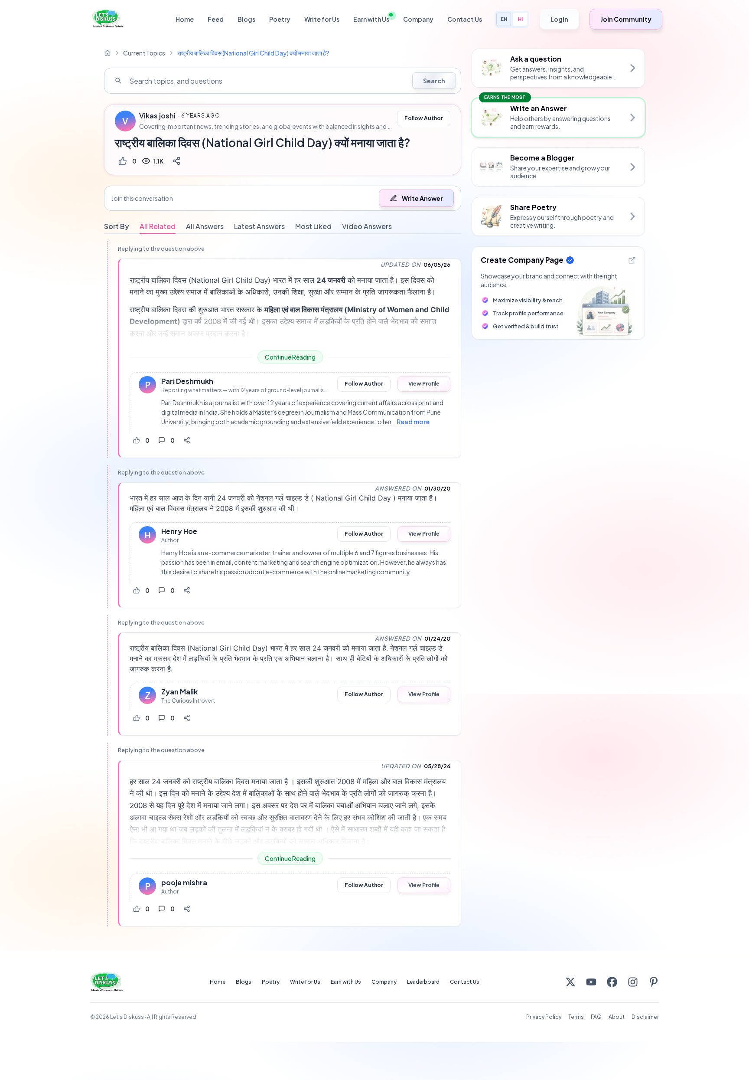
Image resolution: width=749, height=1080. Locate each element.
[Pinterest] (653, 982)
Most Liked (313, 226)
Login (559, 19)
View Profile (424, 383)
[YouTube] (591, 982)
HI (520, 19)
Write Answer (422, 198)
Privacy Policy (543, 1017)
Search (434, 81)
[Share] (176, 161)
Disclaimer (645, 1017)
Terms (576, 1017)
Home (185, 19)
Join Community (625, 19)
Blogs (246, 19)
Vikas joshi (157, 115)
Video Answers (367, 226)
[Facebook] (612, 982)
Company (418, 19)
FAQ (596, 1017)
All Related (158, 226)
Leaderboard (423, 982)
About (617, 1017)
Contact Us (464, 19)
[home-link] (107, 52)
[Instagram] (633, 982)
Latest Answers (259, 226)
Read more (413, 421)
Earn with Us (371, 19)
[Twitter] (570, 982)
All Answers (205, 226)
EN (504, 19)
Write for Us (321, 19)
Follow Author (423, 118)
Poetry (279, 19)
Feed (216, 19)
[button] (282, 198)
